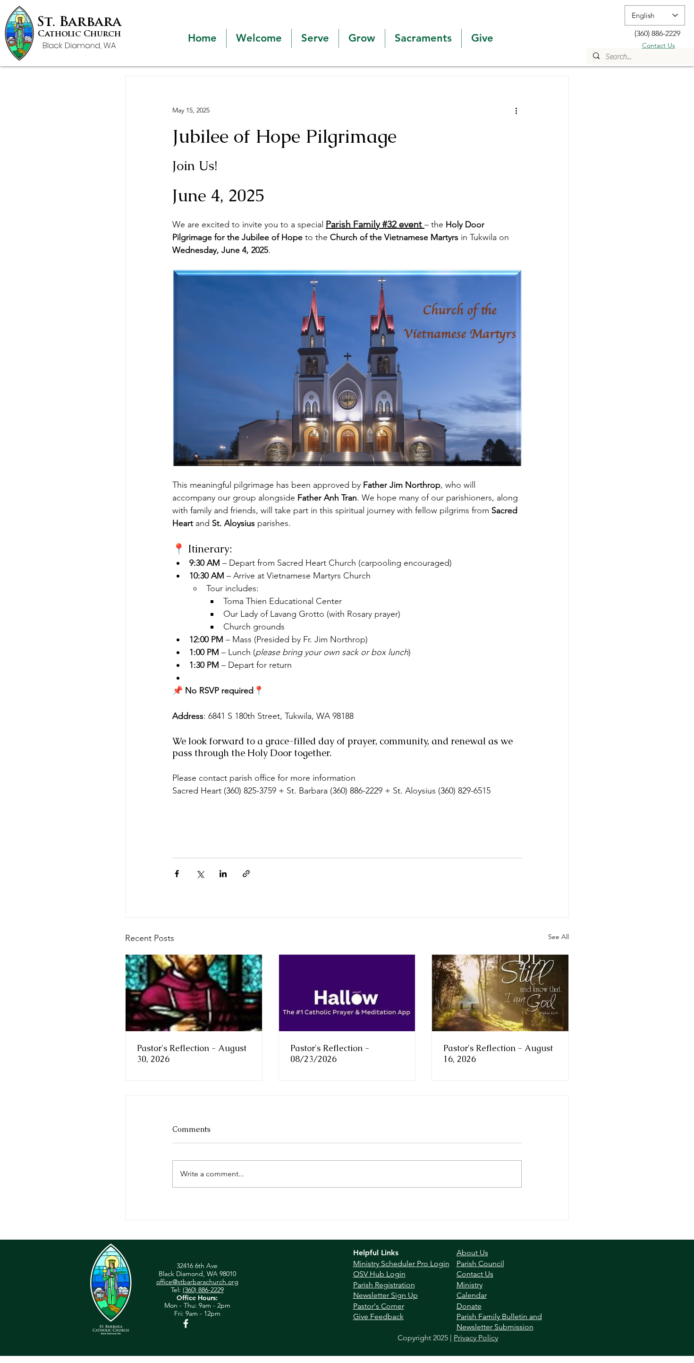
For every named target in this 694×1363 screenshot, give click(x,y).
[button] (259, 38)
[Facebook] (186, 1323)
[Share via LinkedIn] (223, 873)
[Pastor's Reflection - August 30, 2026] (194, 993)
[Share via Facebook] (176, 873)
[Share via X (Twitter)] (199, 873)
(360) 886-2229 (203, 1289)
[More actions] (516, 110)
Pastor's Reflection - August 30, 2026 (191, 1053)
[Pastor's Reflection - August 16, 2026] (500, 993)
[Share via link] (246, 873)
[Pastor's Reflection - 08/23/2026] (347, 993)
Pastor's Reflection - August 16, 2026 (498, 1053)
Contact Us (658, 45)
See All (558, 936)
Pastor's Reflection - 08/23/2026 (329, 1053)
